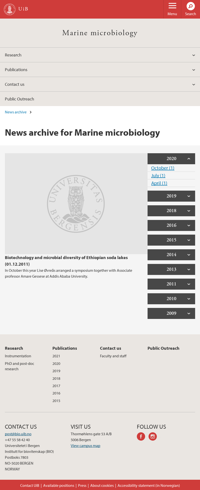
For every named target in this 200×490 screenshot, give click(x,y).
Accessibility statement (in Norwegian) (149, 485)
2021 (56, 355)
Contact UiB (29, 485)
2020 (56, 363)
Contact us (14, 84)
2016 (56, 393)
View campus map (85, 445)
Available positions (58, 485)
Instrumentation (18, 355)
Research (13, 55)
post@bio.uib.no (18, 433)
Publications (16, 69)
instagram (154, 437)
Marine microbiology (100, 33)
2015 (56, 400)
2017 (56, 385)
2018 (56, 378)
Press (82, 485)
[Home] (9, 9)
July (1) (158, 175)
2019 (56, 370)
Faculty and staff (113, 355)
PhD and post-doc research (19, 366)
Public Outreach (19, 99)
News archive (16, 111)
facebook (143, 437)
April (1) (159, 183)
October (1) (162, 168)
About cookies (102, 485)
